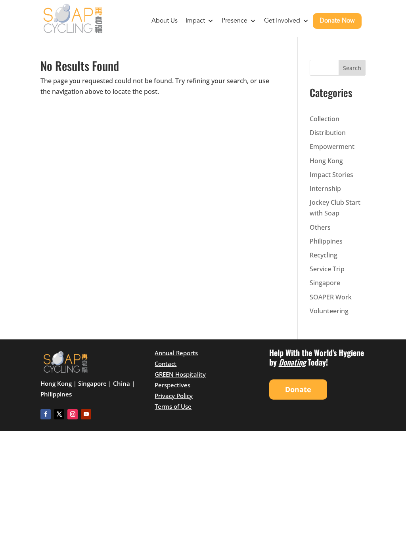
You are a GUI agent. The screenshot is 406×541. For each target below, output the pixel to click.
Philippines (326, 241)
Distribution (328, 132)
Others (320, 227)
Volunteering (329, 311)
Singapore (325, 282)
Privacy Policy (174, 396)
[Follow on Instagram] (72, 414)
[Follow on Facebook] (45, 414)
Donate (298, 389)
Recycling (323, 255)
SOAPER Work (331, 297)
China (121, 383)
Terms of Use (173, 406)
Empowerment (332, 146)
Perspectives (172, 385)
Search (352, 68)
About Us (164, 21)
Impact (195, 21)
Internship (325, 188)
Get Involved (282, 21)
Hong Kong (326, 160)
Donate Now (337, 21)
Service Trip (327, 269)
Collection (324, 118)
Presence (234, 21)
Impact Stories (331, 174)
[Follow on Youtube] (86, 414)
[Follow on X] (59, 414)
